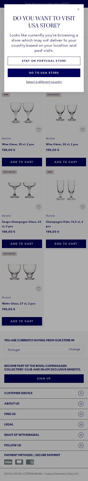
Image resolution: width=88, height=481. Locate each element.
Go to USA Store (44, 72)
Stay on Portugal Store (44, 60)
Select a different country (44, 81)
